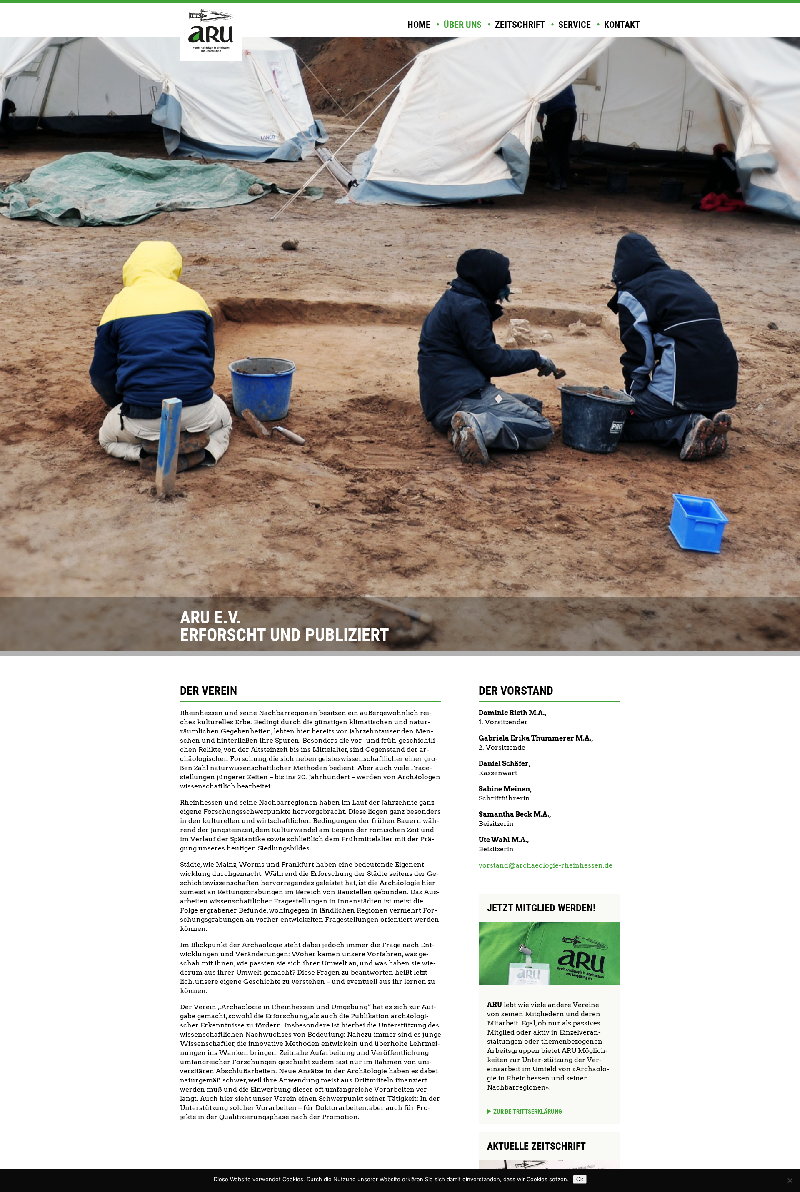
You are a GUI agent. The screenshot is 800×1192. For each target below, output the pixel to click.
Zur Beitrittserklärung (527, 1111)
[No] (789, 1180)
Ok (579, 1179)
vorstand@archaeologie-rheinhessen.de (545, 865)
